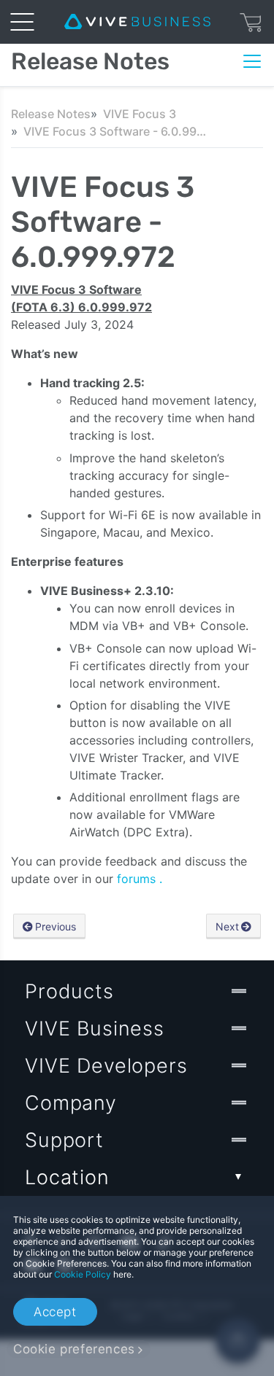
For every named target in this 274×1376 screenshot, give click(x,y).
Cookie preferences (74, 1349)
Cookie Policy (82, 1274)
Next (227, 926)
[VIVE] (137, 22)
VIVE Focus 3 (139, 113)
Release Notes (51, 113)
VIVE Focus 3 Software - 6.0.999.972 (114, 131)
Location (67, 1177)
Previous (55, 926)
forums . (139, 878)
